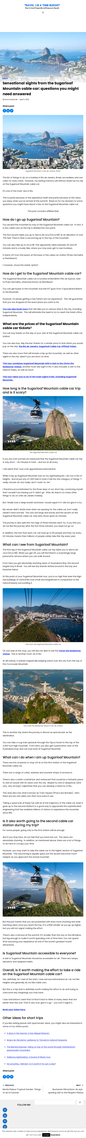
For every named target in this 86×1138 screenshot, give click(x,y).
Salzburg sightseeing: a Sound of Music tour (29, 1057)
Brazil (5, 78)
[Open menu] (43, 12)
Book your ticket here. (14, 1009)
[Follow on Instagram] (5, 1127)
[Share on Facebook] (4, 110)
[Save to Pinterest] (11, 110)
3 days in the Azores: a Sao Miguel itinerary (28, 1033)
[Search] (80, 1102)
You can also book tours (15, 309)
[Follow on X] (5, 1115)
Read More (55, 1135)
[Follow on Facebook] (5, 1110)
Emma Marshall (11, 99)
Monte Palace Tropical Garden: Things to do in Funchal (22, 1089)
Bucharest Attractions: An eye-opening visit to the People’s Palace (65, 1089)
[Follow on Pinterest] (5, 1121)
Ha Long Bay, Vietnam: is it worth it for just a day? (31, 1063)
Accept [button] (46, 1135)
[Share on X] (8, 110)
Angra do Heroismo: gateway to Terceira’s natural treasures (37, 1040)
